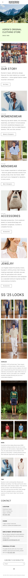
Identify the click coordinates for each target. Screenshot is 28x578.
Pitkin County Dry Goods (12, 575)
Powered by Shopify (21, 575)
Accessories (6, 231)
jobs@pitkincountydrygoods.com (11, 540)
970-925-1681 (6, 514)
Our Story (5, 84)
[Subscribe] (23, 563)
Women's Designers (8, 134)
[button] (2, 2)
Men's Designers (7, 184)
